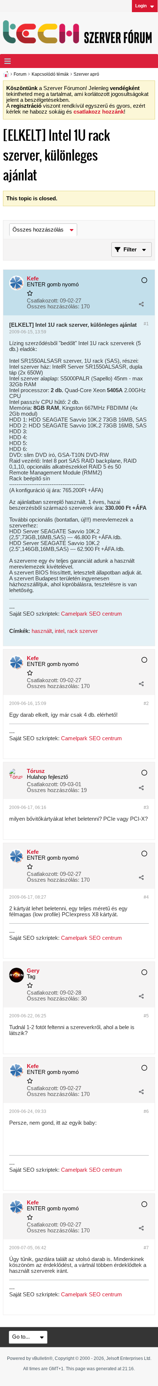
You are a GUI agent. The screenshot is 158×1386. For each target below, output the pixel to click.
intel (59, 631)
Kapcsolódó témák (50, 74)
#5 (146, 1015)
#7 (146, 1247)
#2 (146, 703)
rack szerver (82, 631)
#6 (146, 1111)
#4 (146, 897)
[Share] (141, 304)
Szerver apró (86, 74)
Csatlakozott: (42, 301)
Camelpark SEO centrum (91, 614)
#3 (146, 807)
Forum (20, 74)
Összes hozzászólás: (53, 306)
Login (141, 5)
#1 (146, 323)
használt (42, 631)
